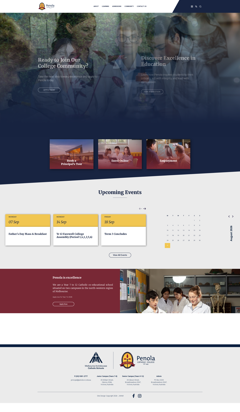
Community (129, 6)
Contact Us (141, 6)
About (96, 6)
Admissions (116, 6)
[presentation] (140, 208)
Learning (105, 6)
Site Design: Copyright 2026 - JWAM (110, 396)
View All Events (120, 255)
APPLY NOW (49, 90)
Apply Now (64, 304)
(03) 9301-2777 (82, 376)
